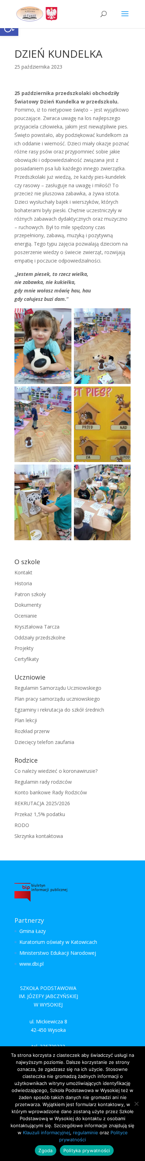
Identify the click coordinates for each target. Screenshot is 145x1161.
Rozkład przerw (32, 731)
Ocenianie (25, 615)
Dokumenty (27, 604)
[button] (125, 18)
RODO (21, 825)
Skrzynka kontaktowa (38, 836)
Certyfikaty (26, 659)
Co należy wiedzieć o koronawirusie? (55, 771)
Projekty (23, 648)
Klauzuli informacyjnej (46, 1132)
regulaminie (85, 1132)
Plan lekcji (25, 720)
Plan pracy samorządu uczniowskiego (57, 698)
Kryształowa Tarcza (36, 626)
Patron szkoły (30, 594)
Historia (23, 583)
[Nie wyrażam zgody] (136, 1103)
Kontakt (23, 572)
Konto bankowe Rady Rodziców (50, 792)
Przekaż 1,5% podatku (39, 814)
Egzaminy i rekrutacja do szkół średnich (59, 709)
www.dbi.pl (31, 963)
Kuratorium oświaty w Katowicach (58, 942)
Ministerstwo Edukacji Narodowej (57, 952)
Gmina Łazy (32, 931)
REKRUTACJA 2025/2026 (42, 803)
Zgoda (45, 1150)
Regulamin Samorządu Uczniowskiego (57, 687)
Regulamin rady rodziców (43, 781)
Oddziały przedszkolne (39, 637)
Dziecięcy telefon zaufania (44, 742)
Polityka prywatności (86, 1150)
